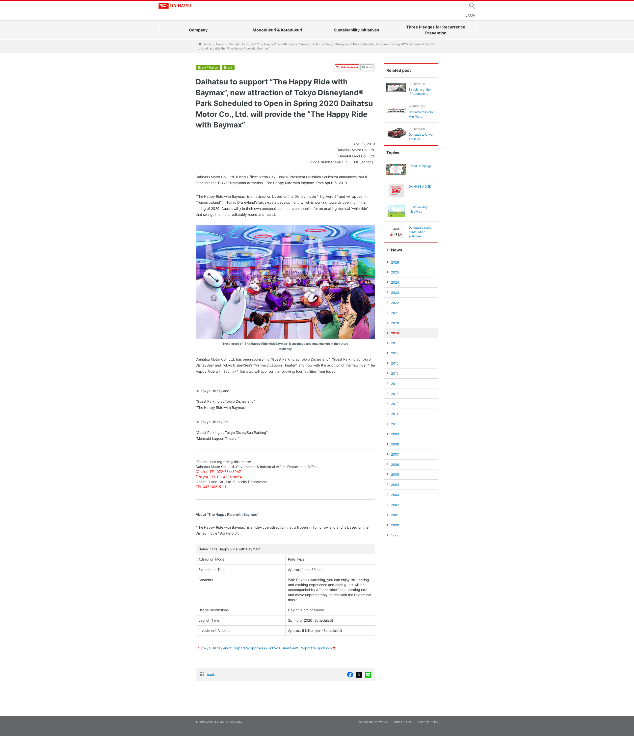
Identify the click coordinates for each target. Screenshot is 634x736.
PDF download (349, 67)
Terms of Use (403, 722)
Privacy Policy (428, 722)
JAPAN (471, 15)
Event (228, 67)
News (220, 44)
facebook (350, 675)
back (211, 674)
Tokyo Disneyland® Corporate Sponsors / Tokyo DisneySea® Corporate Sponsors (266, 648)
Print (369, 67)
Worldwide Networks (372, 722)
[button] (472, 5)
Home (207, 44)
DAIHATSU (174, 6)
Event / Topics (208, 67)
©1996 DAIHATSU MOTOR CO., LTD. (219, 721)
